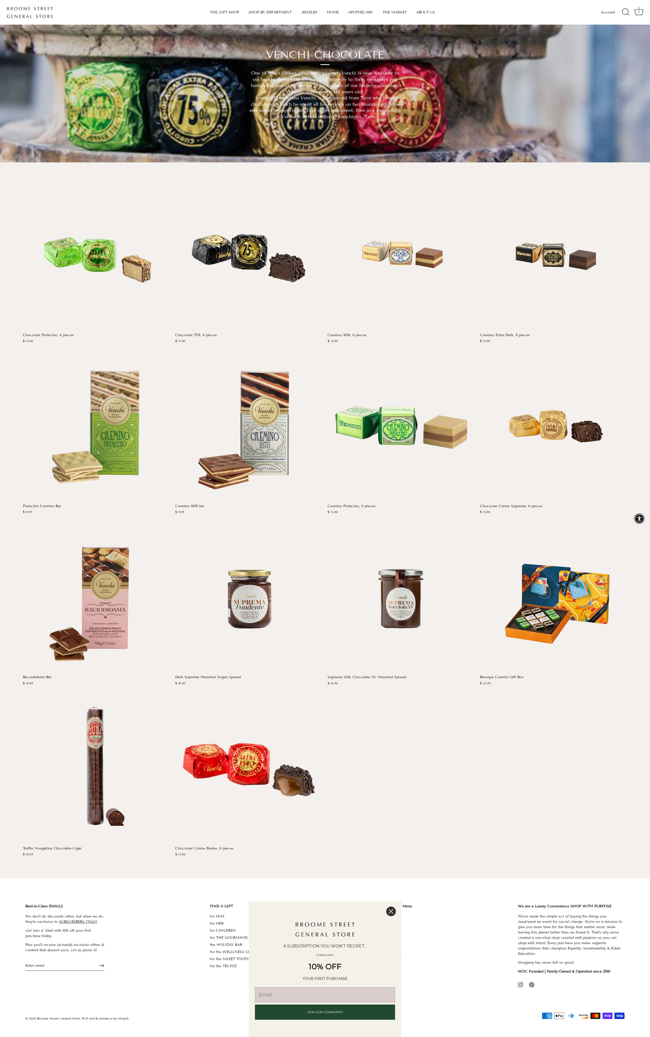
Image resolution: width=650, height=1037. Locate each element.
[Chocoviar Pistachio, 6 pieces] (96, 256)
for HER (217, 923)
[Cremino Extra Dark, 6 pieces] (553, 256)
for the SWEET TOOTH (230, 959)
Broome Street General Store (58, 1018)
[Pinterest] (531, 984)
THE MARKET (395, 12)
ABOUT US (425, 12)
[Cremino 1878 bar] (248, 427)
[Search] (625, 12)
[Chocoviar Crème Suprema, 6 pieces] (553, 427)
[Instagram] (520, 984)
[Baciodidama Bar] (96, 598)
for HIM (217, 916)
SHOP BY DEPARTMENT (270, 12)
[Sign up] (101, 965)
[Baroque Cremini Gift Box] (553, 598)
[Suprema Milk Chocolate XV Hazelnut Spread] (401, 598)
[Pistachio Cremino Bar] (96, 427)
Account (608, 12)
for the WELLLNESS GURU (233, 952)
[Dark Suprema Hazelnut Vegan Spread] (248, 598)
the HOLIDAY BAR (226, 945)
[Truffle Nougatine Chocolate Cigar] (96, 769)
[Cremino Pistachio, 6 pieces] (401, 427)
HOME (333, 12)
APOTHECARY (360, 12)
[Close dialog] (391, 911)
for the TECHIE (223, 966)
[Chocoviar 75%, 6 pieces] (248, 256)
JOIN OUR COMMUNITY (325, 1012)
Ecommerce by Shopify (112, 1018)
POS (85, 1018)
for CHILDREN (223, 930)
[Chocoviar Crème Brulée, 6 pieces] (248, 769)
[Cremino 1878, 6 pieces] (401, 256)
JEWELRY (309, 12)
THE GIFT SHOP (224, 12)
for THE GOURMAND (229, 938)
